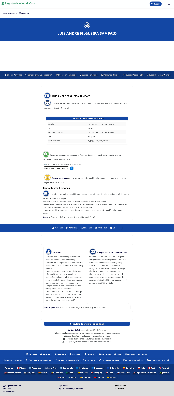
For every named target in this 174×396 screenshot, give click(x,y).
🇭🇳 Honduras (82, 368)
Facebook (121, 385)
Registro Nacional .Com (19, 3)
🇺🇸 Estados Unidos (12, 372)
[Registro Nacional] (169, 3)
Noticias (131, 354)
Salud (118, 354)
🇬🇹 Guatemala (66, 368)
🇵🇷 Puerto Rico (123, 372)
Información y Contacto (72, 388)
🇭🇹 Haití (60, 377)
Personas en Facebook (159, 360)
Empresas (116, 228)
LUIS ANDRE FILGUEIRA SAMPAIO (87, 118)
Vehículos (72, 228)
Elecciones (106, 354)
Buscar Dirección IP (134, 75)
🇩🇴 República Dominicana (144, 372)
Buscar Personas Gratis (159, 75)
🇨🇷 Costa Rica (50, 368)
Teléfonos (87, 228)
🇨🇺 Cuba (109, 372)
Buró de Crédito (74, 330)
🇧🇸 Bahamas (85, 377)
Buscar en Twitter (111, 75)
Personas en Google (110, 360)
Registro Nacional (13, 385)
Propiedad (102, 228)
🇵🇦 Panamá (164, 368)
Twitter (120, 388)
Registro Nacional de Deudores (113, 252)
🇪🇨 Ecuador (83, 372)
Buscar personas (59, 178)
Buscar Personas (14, 75)
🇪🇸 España (111, 377)
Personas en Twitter (134, 360)
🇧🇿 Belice (72, 377)
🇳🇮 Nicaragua (97, 368)
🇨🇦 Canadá (99, 377)
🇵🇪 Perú (151, 368)
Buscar (156, 4)
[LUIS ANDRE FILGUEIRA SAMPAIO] (87, 25)
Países (8, 388)
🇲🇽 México (21, 368)
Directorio (9, 391)
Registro (144, 354)
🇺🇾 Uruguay (29, 372)
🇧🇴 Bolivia (42, 372)
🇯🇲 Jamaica (164, 372)
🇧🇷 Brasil (70, 372)
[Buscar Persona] (71, 168)
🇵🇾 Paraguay (96, 372)
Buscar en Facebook (67, 75)
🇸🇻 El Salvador (113, 368)
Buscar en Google (89, 75)
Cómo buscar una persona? (39, 75)
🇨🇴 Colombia (128, 368)
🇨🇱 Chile (141, 368)
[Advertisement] (87, 56)
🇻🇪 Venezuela (57, 372)
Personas (58, 228)
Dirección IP (90, 360)
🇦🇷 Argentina (35, 368)
